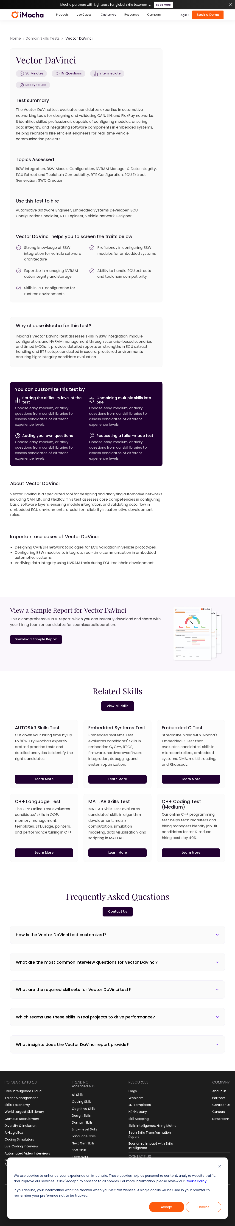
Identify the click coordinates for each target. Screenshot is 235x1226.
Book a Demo (208, 14)
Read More (163, 5)
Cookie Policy (196, 1181)
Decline (204, 1207)
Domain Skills (82, 1122)
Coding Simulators (19, 1139)
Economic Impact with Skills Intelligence (151, 1145)
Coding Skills (81, 1102)
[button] (62, 14)
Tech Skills (80, 1157)
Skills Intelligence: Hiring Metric (152, 1126)
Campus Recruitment (22, 1119)
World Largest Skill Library (24, 1112)
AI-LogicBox (14, 1132)
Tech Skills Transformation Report (150, 1134)
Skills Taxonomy (17, 1105)
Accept (167, 1207)
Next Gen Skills (83, 1143)
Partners (219, 1098)
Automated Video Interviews (27, 1153)
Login (183, 15)
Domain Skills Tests (42, 38)
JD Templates (140, 1105)
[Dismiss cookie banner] (219, 1167)
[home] (27, 14)
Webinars (136, 1098)
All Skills (77, 1095)
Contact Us (221, 1105)
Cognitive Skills (83, 1109)
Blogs (133, 1091)
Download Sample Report (36, 639)
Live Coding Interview (21, 1146)
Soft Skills (79, 1150)
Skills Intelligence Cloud (23, 1091)
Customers (108, 14)
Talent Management (21, 1098)
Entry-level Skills (84, 1129)
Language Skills (84, 1136)
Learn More (44, 779)
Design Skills (81, 1116)
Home (15, 38)
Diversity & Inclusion (20, 1126)
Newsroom (220, 1119)
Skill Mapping (139, 1119)
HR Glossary (138, 1112)
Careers (218, 1112)
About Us (219, 1091)
